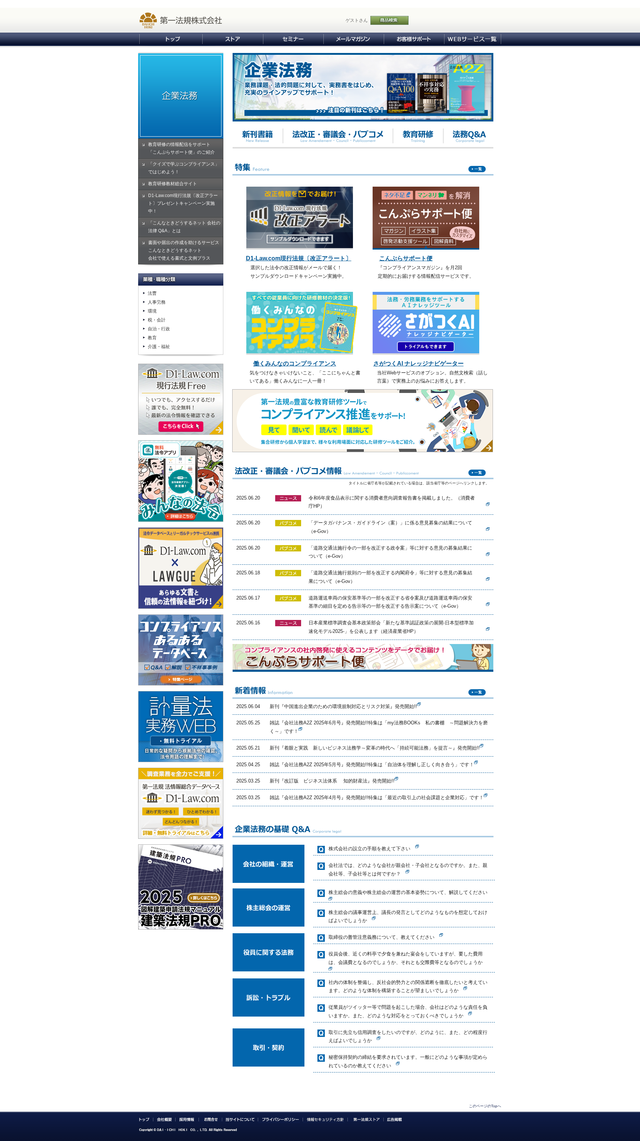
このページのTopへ (485, 1106)
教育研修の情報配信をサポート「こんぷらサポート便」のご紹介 (181, 148)
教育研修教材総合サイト (172, 183)
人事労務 (157, 302)
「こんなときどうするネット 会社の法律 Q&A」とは (184, 226)
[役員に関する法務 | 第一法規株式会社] (441, 931)
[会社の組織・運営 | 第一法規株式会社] (417, 843)
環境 (152, 311)
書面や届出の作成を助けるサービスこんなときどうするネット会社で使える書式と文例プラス (183, 250)
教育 (152, 337)
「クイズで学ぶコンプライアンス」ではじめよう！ (183, 167)
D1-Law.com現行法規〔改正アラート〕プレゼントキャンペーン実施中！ (183, 203)
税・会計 (157, 320)
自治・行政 (159, 328)
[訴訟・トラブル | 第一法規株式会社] (465, 985)
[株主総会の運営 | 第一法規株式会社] (330, 895)
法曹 (152, 293)
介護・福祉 (159, 346)
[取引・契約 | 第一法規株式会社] (378, 1035)
